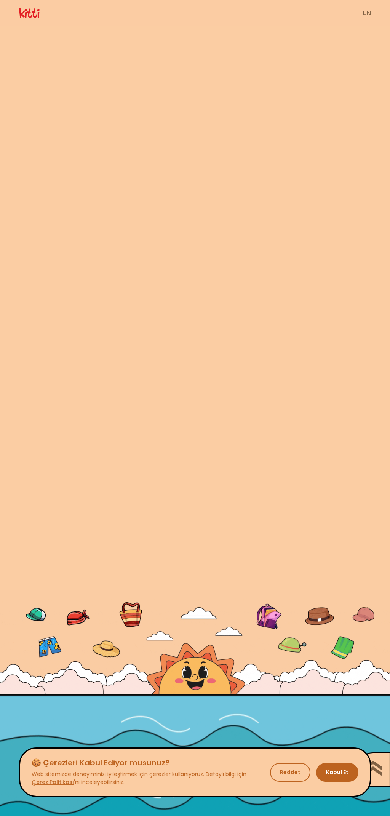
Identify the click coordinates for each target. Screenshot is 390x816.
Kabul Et (337, 772)
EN (367, 13)
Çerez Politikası (53, 782)
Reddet (290, 772)
